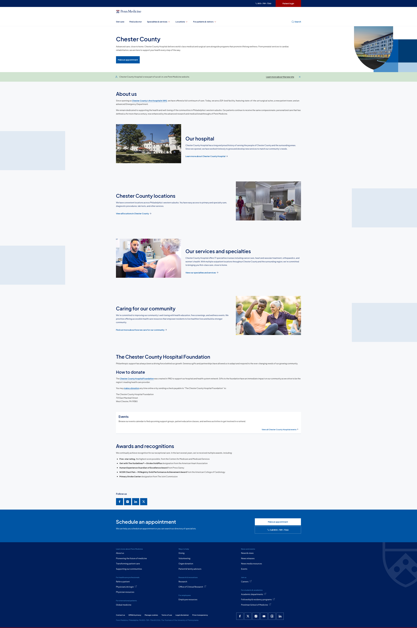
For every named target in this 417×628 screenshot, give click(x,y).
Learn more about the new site (280, 77)
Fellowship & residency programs (256, 599)
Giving (182, 553)
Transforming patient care (128, 563)
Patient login (288, 3)
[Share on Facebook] (119, 501)
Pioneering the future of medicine (131, 558)
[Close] (300, 77)
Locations (180, 21)
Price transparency (200, 615)
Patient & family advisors (190, 569)
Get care (120, 21)
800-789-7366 (264, 3)
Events (244, 569)
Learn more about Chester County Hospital (205, 156)
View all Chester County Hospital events (279, 429)
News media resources (251, 563)
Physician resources (125, 592)
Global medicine (123, 604)
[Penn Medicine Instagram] (255, 616)
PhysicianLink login (125, 586)
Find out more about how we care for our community (140, 330)
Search (298, 21)
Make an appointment (128, 59)
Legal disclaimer (182, 615)
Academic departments (252, 594)
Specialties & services (157, 21)
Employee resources (188, 599)
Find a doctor (135, 21)
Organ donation (186, 563)
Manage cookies (151, 615)
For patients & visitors (203, 21)
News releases (248, 558)
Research (183, 581)
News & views (247, 553)
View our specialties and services (200, 272)
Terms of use (166, 615)
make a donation (131, 388)
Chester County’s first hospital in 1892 (149, 100)
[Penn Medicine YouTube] (264, 616)
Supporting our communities (129, 569)
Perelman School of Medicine (254, 604)
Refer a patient (123, 581)
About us (120, 553)
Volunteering (184, 558)
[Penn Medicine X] (247, 616)
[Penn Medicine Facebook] (239, 616)
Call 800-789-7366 (279, 530)
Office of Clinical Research (191, 586)
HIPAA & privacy (134, 615)
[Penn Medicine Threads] (272, 616)
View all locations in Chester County (132, 213)
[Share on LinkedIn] (135, 501)
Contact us (120, 615)
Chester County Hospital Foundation (137, 378)
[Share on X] (143, 501)
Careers (244, 581)
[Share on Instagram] (127, 501)
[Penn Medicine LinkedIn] (280, 616)
